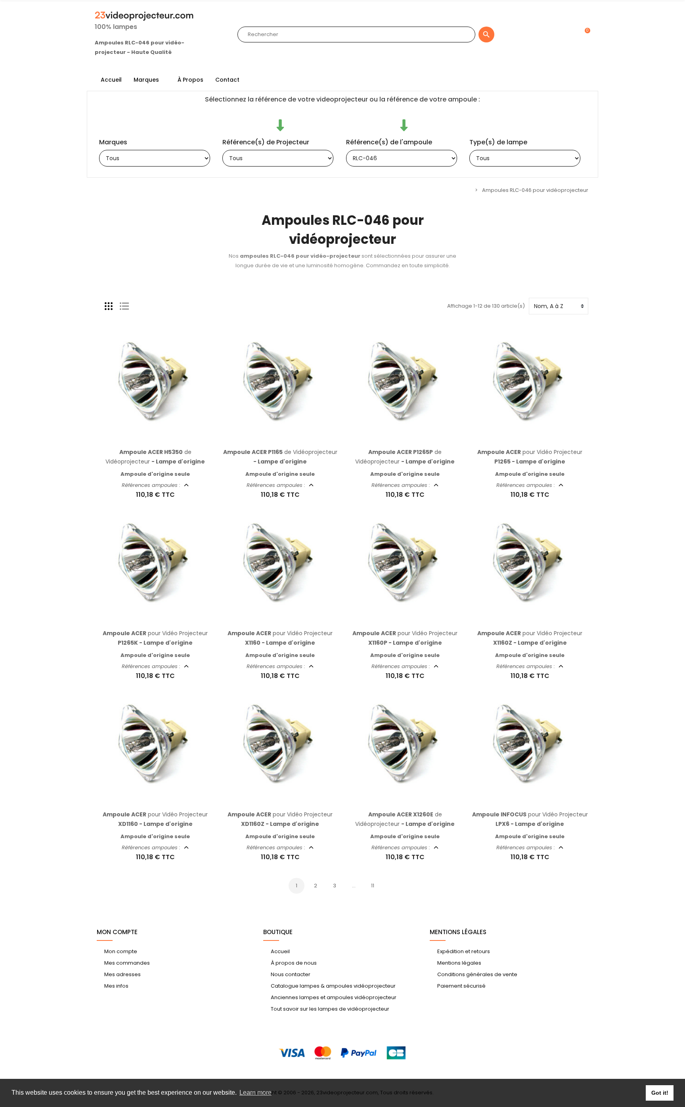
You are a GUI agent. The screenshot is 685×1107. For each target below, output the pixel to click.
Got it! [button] (659, 1093)
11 (372, 885)
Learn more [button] (255, 1092)
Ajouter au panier (147, 438)
